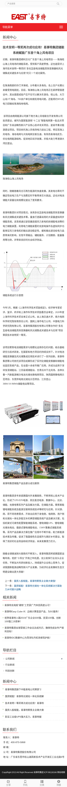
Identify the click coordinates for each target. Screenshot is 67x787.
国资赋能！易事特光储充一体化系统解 (24, 696)
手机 (25, 785)
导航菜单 (7, 27)
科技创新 (9, 670)
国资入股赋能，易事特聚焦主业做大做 (24, 710)
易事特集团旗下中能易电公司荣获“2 (23, 689)
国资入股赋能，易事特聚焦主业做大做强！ (35, 581)
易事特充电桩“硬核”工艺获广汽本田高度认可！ (28, 605)
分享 (8, 785)
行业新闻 (9, 664)
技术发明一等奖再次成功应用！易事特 (24, 703)
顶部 (58, 785)
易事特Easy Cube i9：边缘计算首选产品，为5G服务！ (32, 611)
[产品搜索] (58, 2)
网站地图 (61, 772)
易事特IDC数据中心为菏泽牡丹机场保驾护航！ (28, 637)
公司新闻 (9, 658)
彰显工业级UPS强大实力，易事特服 (23, 716)
